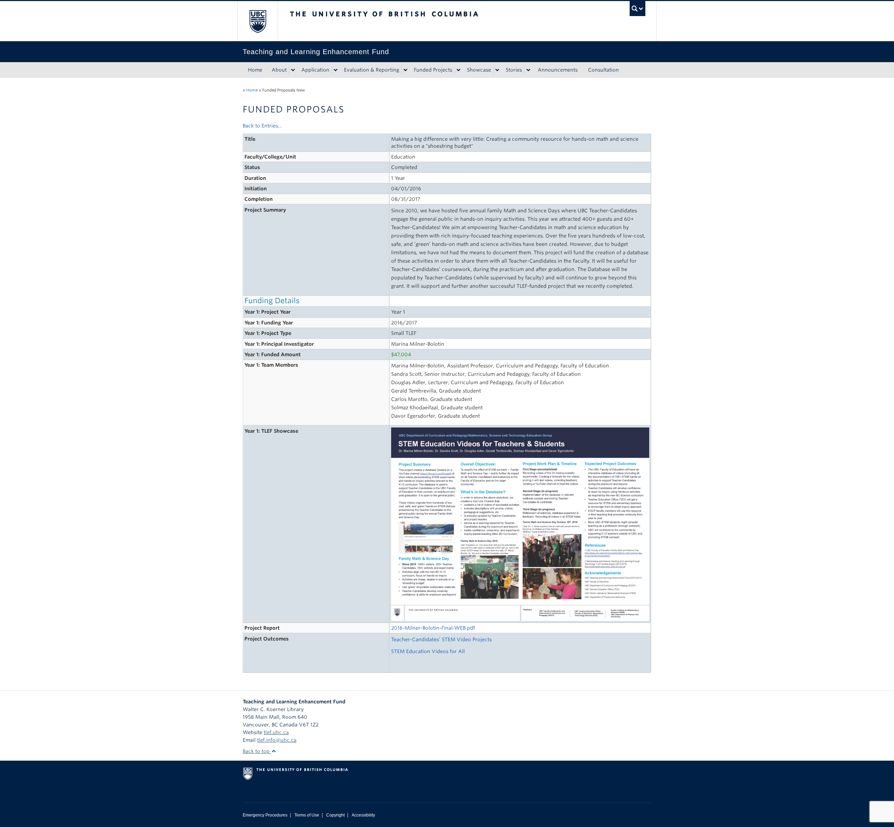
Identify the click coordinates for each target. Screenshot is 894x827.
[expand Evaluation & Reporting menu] (405, 70)
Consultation (603, 70)
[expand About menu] (293, 70)
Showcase (479, 70)
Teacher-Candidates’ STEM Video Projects (441, 639)
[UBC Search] (637, 8)
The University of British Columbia (257, 21)
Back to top (257, 751)
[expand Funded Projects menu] (458, 70)
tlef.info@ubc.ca (276, 740)
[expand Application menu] (335, 70)
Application (315, 70)
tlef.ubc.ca (276, 732)
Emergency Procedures (265, 815)
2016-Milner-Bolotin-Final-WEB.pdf (433, 628)
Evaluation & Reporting (371, 70)
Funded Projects (433, 70)
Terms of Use (306, 815)
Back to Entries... (262, 126)
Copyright (335, 815)
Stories (514, 70)
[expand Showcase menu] (497, 70)
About (279, 70)
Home (255, 70)
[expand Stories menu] (528, 70)
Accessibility (363, 815)
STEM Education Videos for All (428, 651)
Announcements (558, 70)
